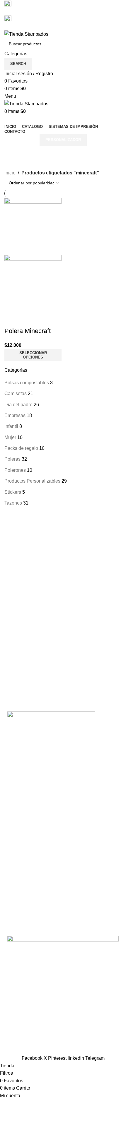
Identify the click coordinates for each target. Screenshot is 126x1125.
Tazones (13, 502)
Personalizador (63, 140)
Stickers (12, 492)
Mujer (10, 437)
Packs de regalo (21, 448)
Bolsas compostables (26, 382)
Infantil (11, 426)
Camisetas (15, 393)
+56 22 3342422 (21, 11)
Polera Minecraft (27, 331)
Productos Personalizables (32, 481)
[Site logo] (26, 33)
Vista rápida (11, 319)
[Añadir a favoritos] (27, 319)
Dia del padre (18, 404)
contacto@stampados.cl (29, 26)
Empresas (14, 415)
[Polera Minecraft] (33, 226)
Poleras (12, 459)
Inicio (10, 172)
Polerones (15, 470)
